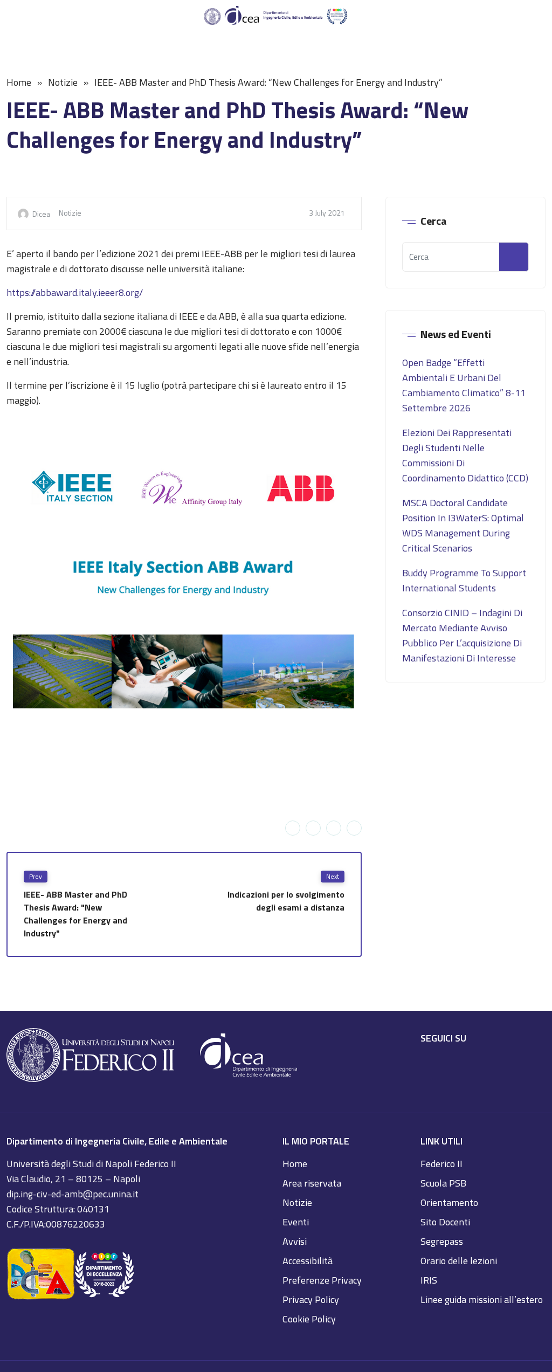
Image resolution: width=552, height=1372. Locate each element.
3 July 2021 (327, 212)
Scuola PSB (443, 1183)
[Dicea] (276, 16)
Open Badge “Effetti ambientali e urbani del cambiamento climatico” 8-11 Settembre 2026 (464, 385)
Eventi (295, 1222)
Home (18, 82)
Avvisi (294, 1241)
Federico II (441, 1163)
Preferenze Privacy (322, 1280)
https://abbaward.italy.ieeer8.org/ (74, 292)
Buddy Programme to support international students (464, 580)
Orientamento (449, 1202)
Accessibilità (307, 1260)
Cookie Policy (309, 1319)
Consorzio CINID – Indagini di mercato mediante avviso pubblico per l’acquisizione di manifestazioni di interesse (462, 635)
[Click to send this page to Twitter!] (313, 828)
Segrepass (441, 1241)
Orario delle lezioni (458, 1260)
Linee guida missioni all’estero (481, 1299)
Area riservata (311, 1183)
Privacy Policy (310, 1299)
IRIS (428, 1280)
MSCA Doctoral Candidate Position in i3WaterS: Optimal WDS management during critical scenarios (463, 525)
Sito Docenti (445, 1222)
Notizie (63, 82)
